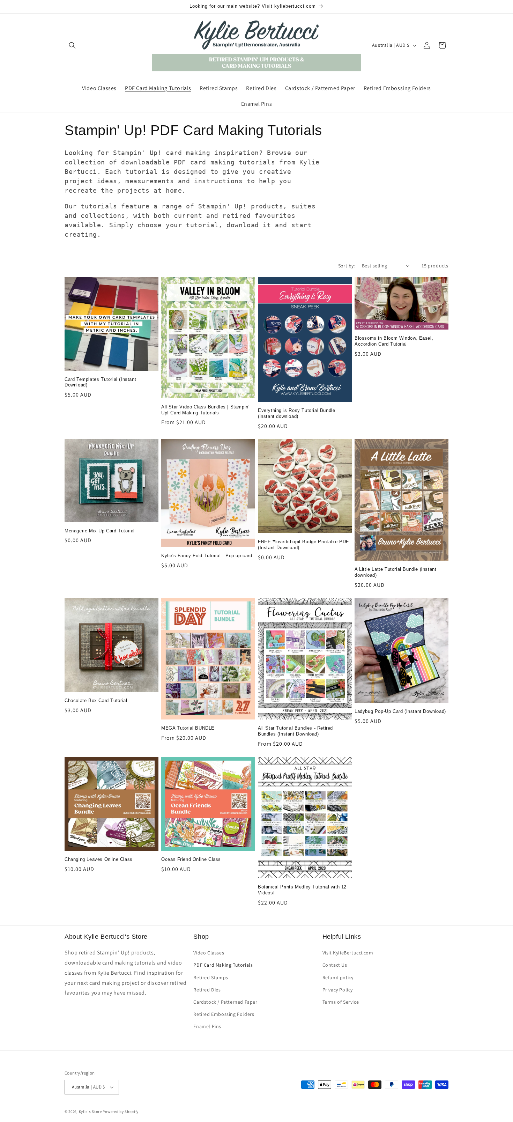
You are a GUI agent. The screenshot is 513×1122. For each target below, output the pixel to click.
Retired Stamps (210, 977)
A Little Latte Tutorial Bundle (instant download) (395, 572)
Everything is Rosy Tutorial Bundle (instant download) (296, 413)
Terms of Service (340, 1002)
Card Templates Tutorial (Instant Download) (100, 382)
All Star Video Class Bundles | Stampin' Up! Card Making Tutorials (205, 409)
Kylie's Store (90, 1111)
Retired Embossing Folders (223, 1014)
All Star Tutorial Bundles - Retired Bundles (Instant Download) (295, 731)
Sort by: (346, 266)
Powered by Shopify (121, 1111)
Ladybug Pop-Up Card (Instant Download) (400, 711)
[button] (72, 45)
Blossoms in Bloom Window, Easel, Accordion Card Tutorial (394, 341)
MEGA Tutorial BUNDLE (188, 728)
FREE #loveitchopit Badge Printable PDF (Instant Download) (303, 544)
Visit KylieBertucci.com (347, 953)
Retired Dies (207, 990)
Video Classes (208, 953)
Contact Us (334, 965)
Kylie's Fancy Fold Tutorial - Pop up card (206, 555)
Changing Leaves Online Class (99, 859)
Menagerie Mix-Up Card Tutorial (100, 530)
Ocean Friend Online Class (191, 859)
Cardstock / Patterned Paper (225, 1002)
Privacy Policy (337, 990)
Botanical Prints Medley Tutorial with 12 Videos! (302, 889)
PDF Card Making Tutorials (223, 965)
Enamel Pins (207, 1026)
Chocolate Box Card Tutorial (96, 700)
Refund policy (338, 977)
